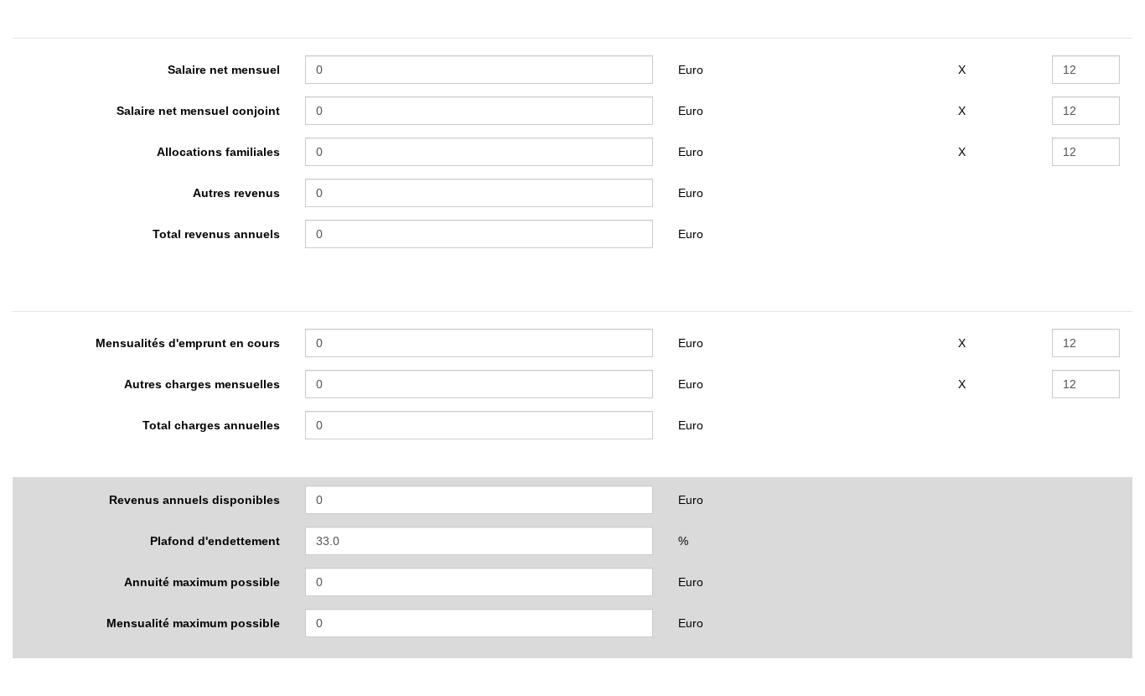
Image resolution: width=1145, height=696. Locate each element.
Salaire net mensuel (224, 69)
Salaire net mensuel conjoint (198, 110)
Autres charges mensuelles (202, 384)
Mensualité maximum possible (193, 623)
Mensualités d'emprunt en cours (188, 343)
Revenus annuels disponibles (194, 499)
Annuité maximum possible (202, 582)
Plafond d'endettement (215, 541)
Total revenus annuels (216, 234)
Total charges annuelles (211, 425)
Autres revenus (236, 193)
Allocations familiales (218, 151)
